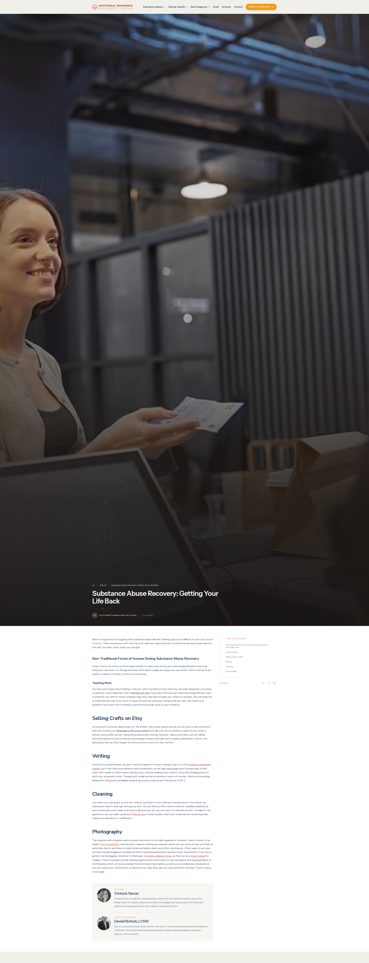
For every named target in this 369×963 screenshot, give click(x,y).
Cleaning (229, 666)
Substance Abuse (153, 7)
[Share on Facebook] (263, 683)
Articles (226, 7)
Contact (238, 7)
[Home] (93, 585)
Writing (229, 662)
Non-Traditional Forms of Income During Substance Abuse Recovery (247, 646)
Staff (216, 7)
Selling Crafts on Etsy (234, 657)
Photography (231, 671)
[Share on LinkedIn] (274, 683)
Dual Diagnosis (199, 7)
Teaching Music (232, 652)
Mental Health (177, 7)
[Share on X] (269, 683)
